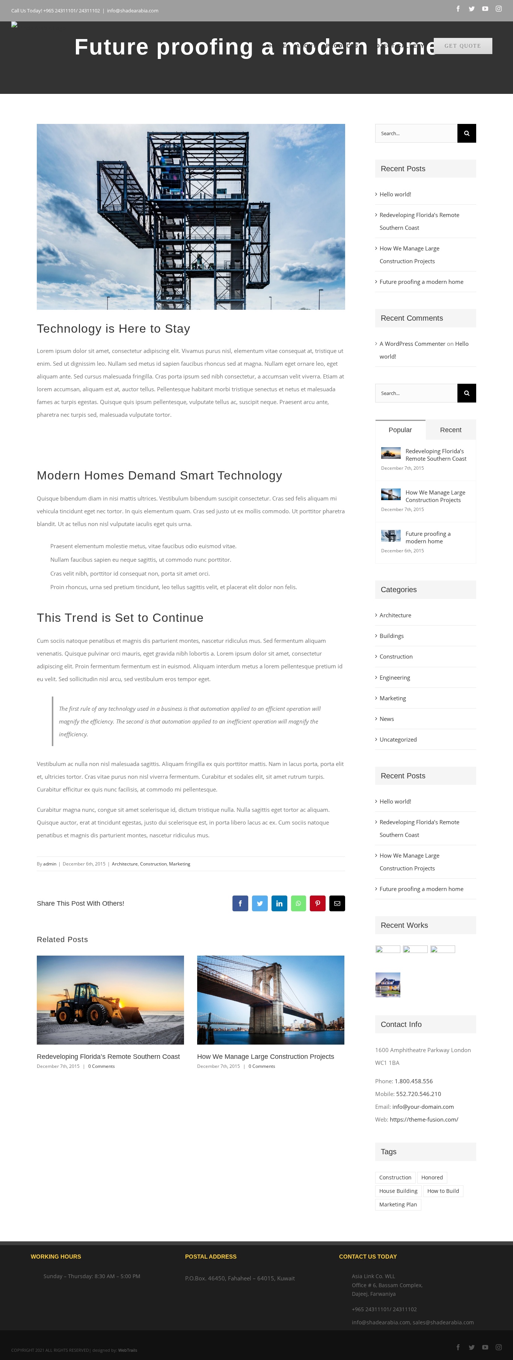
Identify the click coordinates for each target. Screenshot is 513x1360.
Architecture (125, 864)
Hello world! (395, 194)
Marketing (179, 864)
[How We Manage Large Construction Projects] (391, 495)
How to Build (443, 1191)
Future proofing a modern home (421, 281)
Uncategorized (398, 739)
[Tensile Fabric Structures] (388, 957)
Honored (432, 1177)
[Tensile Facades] (416, 957)
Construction (153, 864)
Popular (400, 430)
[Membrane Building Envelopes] (443, 957)
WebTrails (127, 1350)
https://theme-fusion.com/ (424, 1119)
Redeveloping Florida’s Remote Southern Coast (108, 1056)
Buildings (392, 635)
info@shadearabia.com (132, 10)
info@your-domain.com (423, 1106)
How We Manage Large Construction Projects (265, 1056)
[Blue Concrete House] (388, 984)
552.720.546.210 (418, 1094)
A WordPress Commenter (412, 343)
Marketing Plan (398, 1204)
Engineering (395, 677)
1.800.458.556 (414, 1081)
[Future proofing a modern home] (391, 536)
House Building (398, 1191)
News (387, 718)
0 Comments (101, 1066)
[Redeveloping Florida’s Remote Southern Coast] (391, 453)
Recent (451, 430)
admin (49, 864)
